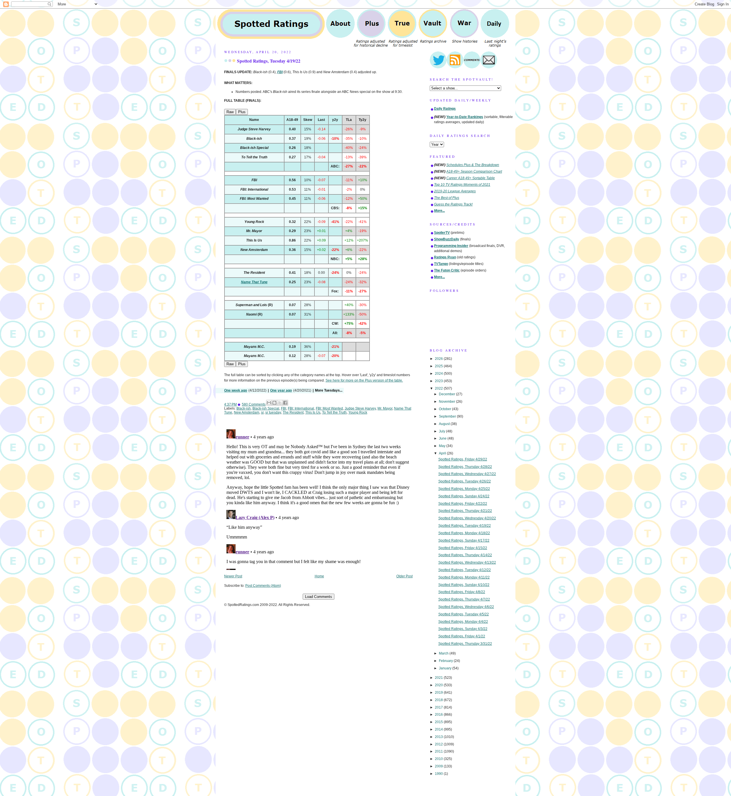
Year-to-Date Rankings (464, 117)
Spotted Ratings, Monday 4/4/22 (463, 622)
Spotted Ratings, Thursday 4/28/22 (465, 467)
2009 (439, 766)
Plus (242, 112)
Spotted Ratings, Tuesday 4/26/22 (464, 481)
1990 (439, 774)
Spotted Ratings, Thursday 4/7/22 (464, 599)
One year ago (281, 390)
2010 (439, 759)
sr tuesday (273, 412)
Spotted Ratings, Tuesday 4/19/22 (268, 61)
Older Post (404, 576)
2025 (439, 366)
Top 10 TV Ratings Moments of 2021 (462, 185)
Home (319, 576)
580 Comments (254, 404)
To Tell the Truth (334, 412)
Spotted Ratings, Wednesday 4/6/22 (466, 607)
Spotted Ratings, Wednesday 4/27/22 (467, 474)
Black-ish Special (265, 408)
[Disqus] (318, 498)
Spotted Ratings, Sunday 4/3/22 (462, 629)
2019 (439, 693)
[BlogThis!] (274, 403)
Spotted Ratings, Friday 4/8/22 (461, 592)
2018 (439, 700)
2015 (439, 722)
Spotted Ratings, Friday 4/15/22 (462, 548)
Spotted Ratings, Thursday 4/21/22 (465, 511)
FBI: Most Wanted (329, 408)
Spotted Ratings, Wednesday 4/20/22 (467, 518)
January (445, 668)
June (443, 438)
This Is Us (312, 412)
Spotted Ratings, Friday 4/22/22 (462, 504)
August (445, 424)
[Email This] (269, 403)
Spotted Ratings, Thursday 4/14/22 (465, 555)
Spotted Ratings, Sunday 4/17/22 (463, 540)
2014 (439, 729)
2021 (439, 678)
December (447, 394)
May (442, 446)
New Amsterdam (246, 412)
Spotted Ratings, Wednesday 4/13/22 (467, 562)
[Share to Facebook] (285, 403)
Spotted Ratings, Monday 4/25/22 (464, 489)
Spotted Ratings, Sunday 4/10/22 (463, 585)
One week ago (235, 390)
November (447, 402)
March (444, 653)
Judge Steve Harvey (360, 408)
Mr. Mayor (384, 408)
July (442, 431)
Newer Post (233, 576)
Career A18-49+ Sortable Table (470, 178)
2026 (439, 359)
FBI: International (301, 408)
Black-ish (243, 408)
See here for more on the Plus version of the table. (364, 380)
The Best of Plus (446, 198)
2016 (439, 715)
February (446, 661)
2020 (439, 685)
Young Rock (357, 412)
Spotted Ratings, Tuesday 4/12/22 (464, 570)
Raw (230, 112)
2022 (439, 388)
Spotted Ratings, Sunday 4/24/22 (463, 496)
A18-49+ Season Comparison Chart (474, 171)
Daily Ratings (445, 109)
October (445, 409)
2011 (439, 751)
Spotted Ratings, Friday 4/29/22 (462, 459)
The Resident (293, 412)
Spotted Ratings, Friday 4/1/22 (461, 636)
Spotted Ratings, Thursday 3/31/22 (465, 644)
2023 (439, 381)
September (448, 416)
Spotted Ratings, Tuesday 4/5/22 (463, 614)
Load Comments (318, 596)
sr (262, 412)
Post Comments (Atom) (263, 586)
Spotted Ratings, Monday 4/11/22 (464, 577)
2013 (439, 737)
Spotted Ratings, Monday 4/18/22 (464, 533)
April (443, 453)
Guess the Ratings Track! (453, 204)
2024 (439, 374)
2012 (439, 744)
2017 (439, 707)
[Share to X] (280, 403)
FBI (283, 408)
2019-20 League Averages (455, 191)
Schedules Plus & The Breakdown (472, 165)
